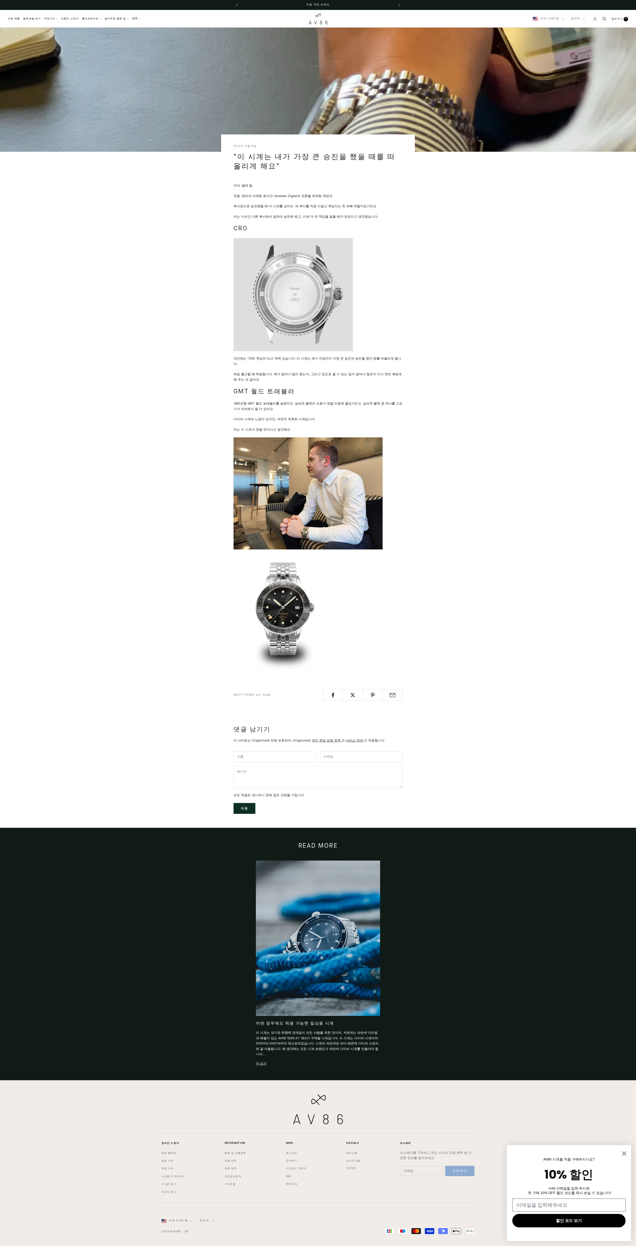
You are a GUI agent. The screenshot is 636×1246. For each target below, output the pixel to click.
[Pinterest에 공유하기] (373, 695)
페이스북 (351, 1153)
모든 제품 (14, 18)
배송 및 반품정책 (235, 1153)
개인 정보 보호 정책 (327, 740)
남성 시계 (167, 1161)
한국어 (575, 18)
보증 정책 (231, 1161)
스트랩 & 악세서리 (173, 1176)
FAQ (288, 1176)
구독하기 (459, 1171)
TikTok (351, 1168)
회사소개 (291, 1153)
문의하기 (291, 1161)
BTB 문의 (292, 1184)
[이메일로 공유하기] (392, 695)
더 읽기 (261, 1063)
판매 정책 (231, 1168)
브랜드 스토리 (70, 18)
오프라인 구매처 (296, 1168)
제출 (244, 808)
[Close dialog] (624, 1153)
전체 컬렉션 (168, 1153)
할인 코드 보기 (569, 1220)
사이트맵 (230, 1184)
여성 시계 (167, 1168)
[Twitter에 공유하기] (352, 695)
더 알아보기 (168, 1184)
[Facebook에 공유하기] (333, 695)
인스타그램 (353, 1161)
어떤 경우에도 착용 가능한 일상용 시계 (295, 1024)
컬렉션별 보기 (32, 18)
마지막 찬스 (168, 1192)
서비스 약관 (355, 740)
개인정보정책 (233, 1176)
